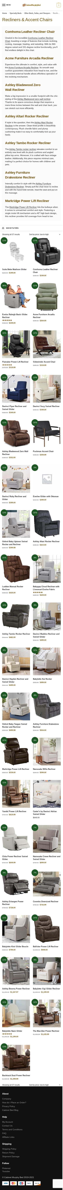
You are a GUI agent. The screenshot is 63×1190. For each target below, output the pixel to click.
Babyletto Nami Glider (12, 1031)
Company (6, 1099)
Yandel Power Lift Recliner (14, 811)
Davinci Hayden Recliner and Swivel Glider (15, 680)
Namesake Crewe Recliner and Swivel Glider (46, 857)
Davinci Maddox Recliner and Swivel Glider (46, 635)
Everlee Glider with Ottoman (46, 496)
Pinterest (6, 1168)
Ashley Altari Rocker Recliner (46, 541)
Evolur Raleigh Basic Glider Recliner (14, 315)
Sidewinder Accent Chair (44, 362)
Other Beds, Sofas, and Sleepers (37, 13)
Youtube (6, 1171)
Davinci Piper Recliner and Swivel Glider (14, 407)
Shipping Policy (9, 1149)
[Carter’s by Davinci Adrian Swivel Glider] (47, 794)
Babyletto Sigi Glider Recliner (46, 989)
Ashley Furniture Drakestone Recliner (46, 725)
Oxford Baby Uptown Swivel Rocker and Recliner (15, 542)
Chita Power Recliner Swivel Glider (15, 857)
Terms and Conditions (12, 1129)
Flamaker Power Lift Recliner (15, 362)
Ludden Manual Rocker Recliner (12, 588)
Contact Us (7, 1126)
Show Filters (12, 228)
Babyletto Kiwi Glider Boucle (15, 946)
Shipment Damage (10, 1156)
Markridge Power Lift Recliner (23, 207)
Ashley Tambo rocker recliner (22, 149)
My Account (7, 1122)
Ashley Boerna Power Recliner (16, 989)
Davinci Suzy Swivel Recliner (46, 406)
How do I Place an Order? (14, 1102)
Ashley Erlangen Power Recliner (12, 903)
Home (4, 13)
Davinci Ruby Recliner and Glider (14, 497)
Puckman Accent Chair (43, 451)
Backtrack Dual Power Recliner (16, 1075)
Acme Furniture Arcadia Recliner (23, 67)
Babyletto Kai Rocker (42, 679)
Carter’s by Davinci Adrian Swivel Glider (45, 812)
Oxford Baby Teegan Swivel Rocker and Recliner (14, 725)
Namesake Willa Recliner (44, 769)
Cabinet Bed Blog (10, 1110)
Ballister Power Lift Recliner (45, 946)
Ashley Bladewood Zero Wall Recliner (15, 452)
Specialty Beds (16, 13)
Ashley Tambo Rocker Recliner (16, 634)
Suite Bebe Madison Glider (14, 269)
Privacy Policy (8, 1106)
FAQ (4, 1133)
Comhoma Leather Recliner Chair (45, 270)
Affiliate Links (8, 1137)
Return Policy (8, 1153)
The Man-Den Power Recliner (46, 1031)
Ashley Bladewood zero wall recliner (33, 99)
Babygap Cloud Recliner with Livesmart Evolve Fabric (46, 588)
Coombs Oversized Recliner (45, 901)
